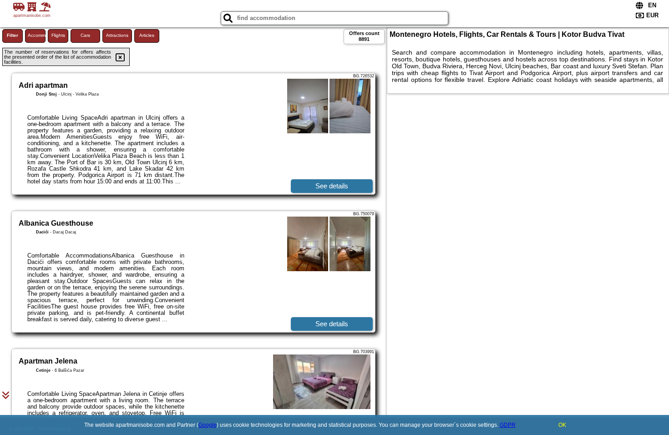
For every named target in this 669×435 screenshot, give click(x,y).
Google (207, 425)
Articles (146, 35)
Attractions (117, 35)
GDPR (508, 425)
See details (331, 186)
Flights (58, 35)
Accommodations (37, 35)
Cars (85, 35)
